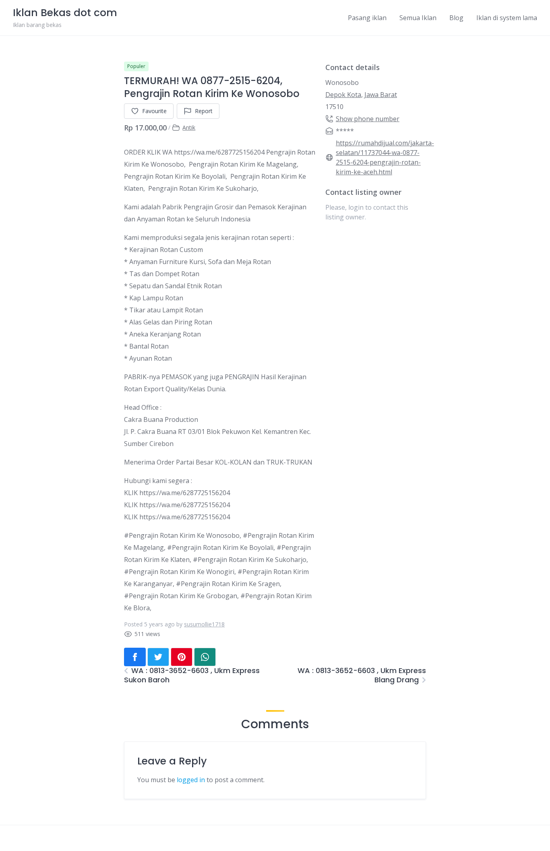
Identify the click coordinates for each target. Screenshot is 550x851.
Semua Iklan (417, 17)
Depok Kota (343, 94)
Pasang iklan (367, 17)
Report (204, 111)
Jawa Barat (380, 94)
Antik (188, 127)
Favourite (154, 111)
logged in (191, 779)
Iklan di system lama (506, 17)
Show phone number (367, 118)
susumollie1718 (204, 624)
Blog (456, 17)
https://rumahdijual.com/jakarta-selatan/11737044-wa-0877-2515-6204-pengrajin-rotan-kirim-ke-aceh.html (385, 157)
